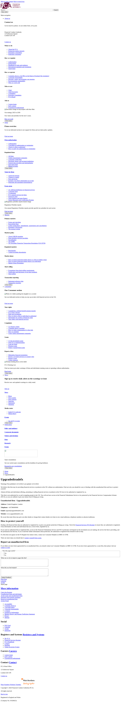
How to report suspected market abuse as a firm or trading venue (27, 260)
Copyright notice (10, 607)
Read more (8, 371)
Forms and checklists (14, 222)
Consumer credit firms (15, 159)
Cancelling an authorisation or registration (20, 145)
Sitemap (7, 617)
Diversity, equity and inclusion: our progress (21, 79)
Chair (10, 90)
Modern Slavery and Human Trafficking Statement (20, 614)
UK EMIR (11, 241)
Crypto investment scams (15, 341)
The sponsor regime (14, 229)
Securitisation (12, 240)
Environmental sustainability (16, 81)
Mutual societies (13, 166)
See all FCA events (14, 421)
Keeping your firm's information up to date (21, 181)
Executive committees (14, 95)
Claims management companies (17, 158)
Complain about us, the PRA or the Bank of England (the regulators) (28, 76)
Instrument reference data (15, 281)
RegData (7, 645)
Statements (11, 403)
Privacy (7, 616)
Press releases (12, 399)
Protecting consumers (14, 54)
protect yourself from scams (33, 538)
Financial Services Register (13, 640)
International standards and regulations (19, 67)
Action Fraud (5, 601)
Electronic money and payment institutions (21, 161)
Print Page (4, 579)
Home (6, 471)
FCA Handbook (9, 642)
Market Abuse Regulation (16, 263)
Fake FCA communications (16, 342)
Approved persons (13, 175)
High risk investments (14, 314)
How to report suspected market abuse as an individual (24, 261)
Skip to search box (18, 1)
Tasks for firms (9, 172)
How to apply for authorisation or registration (21, 149)
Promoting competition (15, 53)
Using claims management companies (19, 333)
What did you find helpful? (9, 567)
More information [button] (9, 588)
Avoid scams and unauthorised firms (11, 596)
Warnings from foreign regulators (11, 597)
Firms (6, 122)
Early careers (12, 106)
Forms (7, 447)
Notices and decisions (11, 436)
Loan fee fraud (12, 344)
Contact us (8, 42)
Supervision (11, 68)
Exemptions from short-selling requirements (21, 270)
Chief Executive (13, 92)
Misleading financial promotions (18, 355)
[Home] (11, 8)
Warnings (11, 404)
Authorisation (12, 62)
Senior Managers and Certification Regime (21, 200)
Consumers (8, 286)
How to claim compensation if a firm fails (20, 330)
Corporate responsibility (15, 77)
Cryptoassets (12, 193)
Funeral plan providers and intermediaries (20, 163)
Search (3, 10)
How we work (9, 119)
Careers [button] (13, 651)
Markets (7, 215)
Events (7, 417)
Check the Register (6, 592)
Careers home (12, 104)
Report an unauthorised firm (9, 599)
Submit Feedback (6, 577)
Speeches (11, 401)
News (6, 375)
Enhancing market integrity (16, 51)
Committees (11, 93)
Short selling (12, 274)
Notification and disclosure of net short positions (22, 272)
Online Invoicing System (12, 647)
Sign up (7, 389)
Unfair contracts (13, 360)
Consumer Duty (13, 191)
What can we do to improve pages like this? (14, 558)
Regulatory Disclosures (15, 227)
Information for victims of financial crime (20, 317)
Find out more (9, 136)
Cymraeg (7, 611)
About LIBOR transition (15, 236)
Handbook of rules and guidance (18, 65)
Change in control (13, 177)
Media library (12, 413)
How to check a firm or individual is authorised (22, 316)
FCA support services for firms (17, 195)
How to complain (13, 332)
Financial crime (12, 196)
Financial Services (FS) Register (85, 525)
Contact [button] (13, 662)
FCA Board (11, 97)
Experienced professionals (16, 107)
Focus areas (8, 186)
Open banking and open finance (17, 198)
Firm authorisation (11, 140)
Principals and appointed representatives (20, 182)
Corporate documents (12, 432)
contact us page (5, 547)
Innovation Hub (13, 164)
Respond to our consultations (13, 466)
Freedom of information (12, 612)
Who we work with (14, 83)
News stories (12, 398)
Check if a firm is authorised (16, 147)
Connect (7, 643)
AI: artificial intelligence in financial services (21, 190)
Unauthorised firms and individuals (11, 594)
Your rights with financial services (18, 319)
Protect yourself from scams (16, 347)
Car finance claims (13, 326)
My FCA (7, 638)
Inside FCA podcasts (14, 412)
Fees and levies (12, 179)
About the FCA (13, 49)
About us (7, 18)
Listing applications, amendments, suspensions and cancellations (27, 225)
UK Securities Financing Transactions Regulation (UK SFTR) (26, 243)
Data (6, 439)
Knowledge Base (13, 224)
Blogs (10, 396)
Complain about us (10, 606)
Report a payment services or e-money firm (21, 356)
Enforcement (12, 63)
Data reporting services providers (18, 238)
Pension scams (12, 346)
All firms (11, 156)
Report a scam (12, 358)
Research (7, 443)
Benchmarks (12, 250)
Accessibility (8, 604)
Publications (8, 424)
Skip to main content (7, 1)
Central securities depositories (17, 252)
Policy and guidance (11, 428)
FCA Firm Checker (14, 312)
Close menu (8, 121)
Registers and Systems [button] (33, 634)
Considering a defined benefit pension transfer (22, 311)
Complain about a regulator (16, 328)
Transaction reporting (14, 283)
